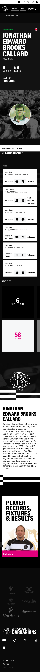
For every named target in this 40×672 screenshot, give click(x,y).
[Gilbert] (29, 590)
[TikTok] (24, 2)
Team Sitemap (8, 667)
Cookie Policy (8, 660)
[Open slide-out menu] (32, 9)
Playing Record (8, 148)
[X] (28, 2)
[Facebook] (37, 2)
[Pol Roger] (11, 601)
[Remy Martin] (11, 612)
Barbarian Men (12, 16)
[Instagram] (33, 2)
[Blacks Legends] (29, 611)
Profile (19, 148)
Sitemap (6, 664)
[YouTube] (19, 2)
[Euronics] (29, 601)
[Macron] (11, 590)
